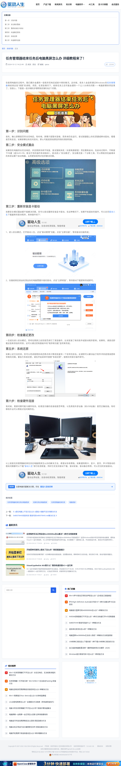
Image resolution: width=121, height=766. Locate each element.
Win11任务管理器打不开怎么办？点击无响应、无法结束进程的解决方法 (32, 673)
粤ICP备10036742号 (55, 752)
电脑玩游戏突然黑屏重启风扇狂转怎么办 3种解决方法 (29, 689)
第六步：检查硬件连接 (12, 40)
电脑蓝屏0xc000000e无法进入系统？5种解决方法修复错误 (90, 635)
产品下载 (47, 4)
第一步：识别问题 (11, 20)
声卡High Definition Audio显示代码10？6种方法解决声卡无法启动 (92, 603)
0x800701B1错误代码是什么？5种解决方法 (85, 623)
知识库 (69, 4)
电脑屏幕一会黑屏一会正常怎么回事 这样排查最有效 (28, 714)
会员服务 (115, 4)
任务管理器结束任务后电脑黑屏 (18, 502)
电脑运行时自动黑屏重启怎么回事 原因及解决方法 (27, 721)
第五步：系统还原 (11, 36)
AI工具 (92, 4)
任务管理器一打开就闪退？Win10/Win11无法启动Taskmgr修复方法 (32, 682)
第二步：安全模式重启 (12, 24)
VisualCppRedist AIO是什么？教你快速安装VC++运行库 (50, 565)
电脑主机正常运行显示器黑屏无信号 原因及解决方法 (28, 727)
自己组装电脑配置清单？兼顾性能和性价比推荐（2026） (90, 648)
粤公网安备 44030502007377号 (62, 755)
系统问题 (10, 48)
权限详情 (108, 746)
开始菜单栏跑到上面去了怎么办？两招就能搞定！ (46, 549)
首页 (38, 4)
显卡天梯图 (103, 4)
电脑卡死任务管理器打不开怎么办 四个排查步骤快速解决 (30, 708)
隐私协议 (100, 746)
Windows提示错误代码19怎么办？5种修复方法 (86, 654)
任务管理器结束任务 (58, 502)
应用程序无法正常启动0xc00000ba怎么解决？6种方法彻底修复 (52, 534)
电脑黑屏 (72, 502)
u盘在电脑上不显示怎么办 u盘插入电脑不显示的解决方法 (35, 511)
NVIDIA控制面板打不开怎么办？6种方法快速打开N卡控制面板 (92, 616)
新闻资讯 (58, 4)
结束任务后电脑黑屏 (40, 502)
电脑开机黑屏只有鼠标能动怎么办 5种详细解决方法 (28, 733)
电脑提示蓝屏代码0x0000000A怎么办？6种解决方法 (88, 610)
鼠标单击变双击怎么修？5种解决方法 (83, 629)
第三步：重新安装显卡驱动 (14, 28)
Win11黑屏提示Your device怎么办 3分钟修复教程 (27, 695)
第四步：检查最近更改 (12, 32)
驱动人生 (29, 466)
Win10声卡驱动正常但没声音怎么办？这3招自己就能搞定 (90, 595)
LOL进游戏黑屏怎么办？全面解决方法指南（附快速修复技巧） (32, 702)
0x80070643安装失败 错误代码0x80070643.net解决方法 (34, 515)
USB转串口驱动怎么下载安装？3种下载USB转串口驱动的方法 (92, 641)
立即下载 (89, 221)
